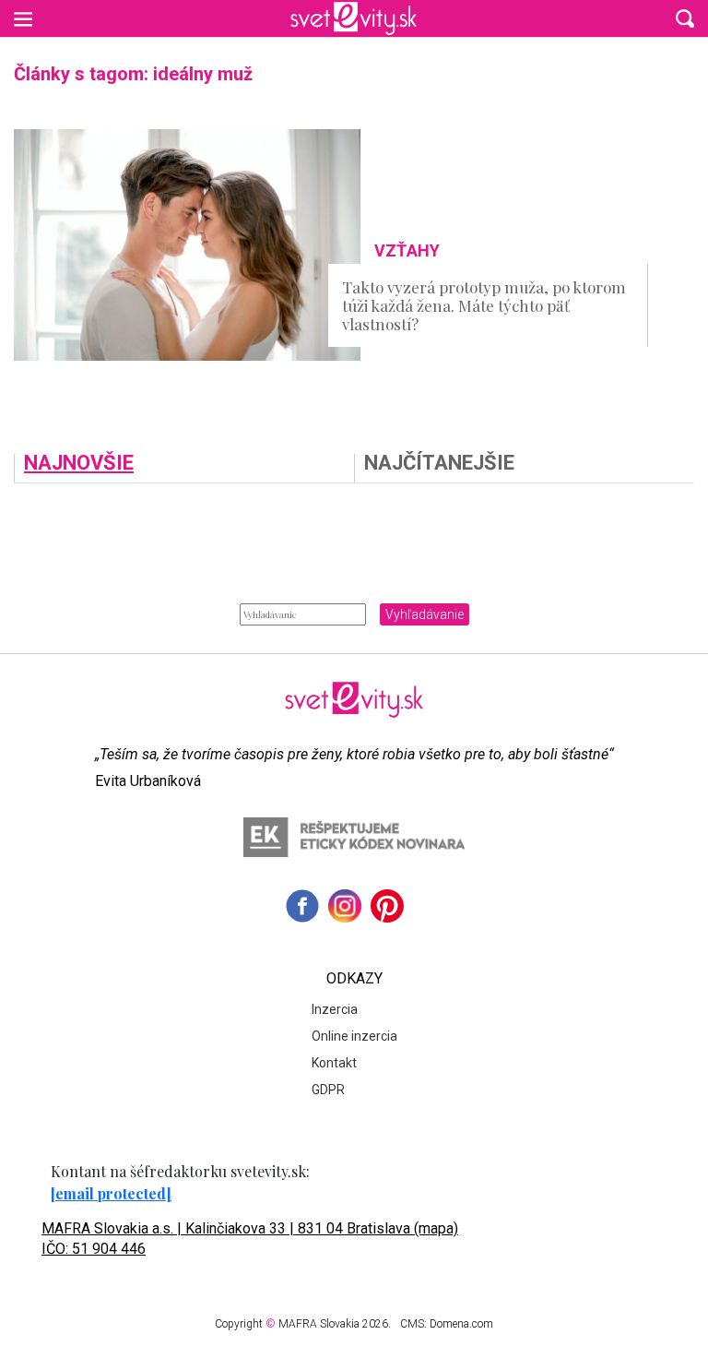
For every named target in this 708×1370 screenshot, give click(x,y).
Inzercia (335, 1009)
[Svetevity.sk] (354, 18)
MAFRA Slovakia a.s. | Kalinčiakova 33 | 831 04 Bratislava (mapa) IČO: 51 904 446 (249, 1238)
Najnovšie (79, 463)
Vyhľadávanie (424, 614)
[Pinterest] (387, 906)
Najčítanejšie (439, 463)
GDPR (328, 1089)
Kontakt (334, 1062)
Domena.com (461, 1323)
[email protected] (111, 1193)
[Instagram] (344, 906)
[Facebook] (302, 906)
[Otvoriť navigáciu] (23, 18)
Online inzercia (354, 1036)
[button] (685, 18)
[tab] (184, 467)
